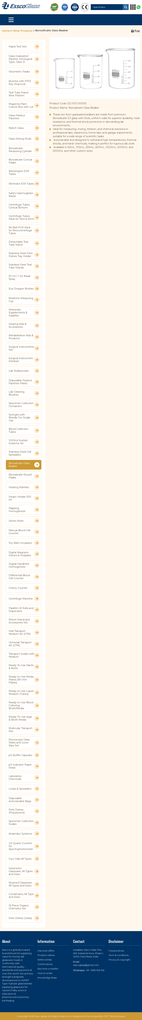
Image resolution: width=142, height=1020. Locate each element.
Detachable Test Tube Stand (18, 243)
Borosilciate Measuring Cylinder (20, 150)
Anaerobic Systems (20, 833)
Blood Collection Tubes (18, 430)
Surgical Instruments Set (21, 348)
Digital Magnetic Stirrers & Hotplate (20, 554)
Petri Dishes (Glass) (20, 918)
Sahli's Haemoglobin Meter (21, 195)
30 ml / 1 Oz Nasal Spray (19, 278)
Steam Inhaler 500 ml (20, 498)
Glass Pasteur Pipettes (17, 117)
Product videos (46, 955)
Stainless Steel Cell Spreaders (20, 453)
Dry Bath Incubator (20, 543)
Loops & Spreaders (20, 788)
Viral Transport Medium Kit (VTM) (20, 632)
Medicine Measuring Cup (21, 300)
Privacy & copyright (119, 959)
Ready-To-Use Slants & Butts (21, 667)
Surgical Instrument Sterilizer (21, 360)
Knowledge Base (47, 977)
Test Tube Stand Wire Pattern (18, 94)
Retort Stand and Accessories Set (19, 621)
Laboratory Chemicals (15, 778)
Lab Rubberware (19, 370)
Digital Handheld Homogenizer (19, 565)
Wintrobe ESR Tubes (21, 183)
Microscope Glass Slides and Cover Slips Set (19, 742)
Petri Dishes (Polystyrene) (17, 811)
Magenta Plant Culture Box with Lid (21, 105)
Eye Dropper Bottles (21, 288)
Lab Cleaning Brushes (16, 393)
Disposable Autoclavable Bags (20, 800)
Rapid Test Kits (17, 46)
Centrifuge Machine (21, 598)
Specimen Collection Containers (21, 405)
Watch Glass (16, 128)
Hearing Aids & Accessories (17, 325)
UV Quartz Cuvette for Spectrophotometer (21, 846)
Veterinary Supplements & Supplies (18, 312)
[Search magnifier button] (126, 7)
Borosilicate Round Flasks (20, 476)
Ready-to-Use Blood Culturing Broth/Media (21, 705)
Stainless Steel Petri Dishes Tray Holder (21, 255)
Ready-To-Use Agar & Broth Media (20, 718)
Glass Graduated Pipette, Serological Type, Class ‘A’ (20, 59)
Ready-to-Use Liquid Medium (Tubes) (21, 693)
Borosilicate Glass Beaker (19, 465)
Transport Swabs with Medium (21, 655)
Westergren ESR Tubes (19, 173)
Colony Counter (18, 587)
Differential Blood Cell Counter (19, 577)
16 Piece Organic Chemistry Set (19, 907)
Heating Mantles (19, 487)
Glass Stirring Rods (20, 138)
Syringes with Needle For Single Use (19, 417)
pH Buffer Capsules (20, 755)
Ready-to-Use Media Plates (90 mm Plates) (21, 679)
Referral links (45, 959)
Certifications (45, 964)
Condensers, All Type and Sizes (21, 896)
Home (6, 30)
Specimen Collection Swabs (21, 823)
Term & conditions (118, 955)
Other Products (22, 30)
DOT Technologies (114, 1016)
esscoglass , (41, 1016)
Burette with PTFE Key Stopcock (20, 83)
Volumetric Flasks (19, 71)
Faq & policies (116, 950)
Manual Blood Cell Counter (19, 532)
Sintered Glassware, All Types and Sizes (20, 884)
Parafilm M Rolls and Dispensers (21, 610)
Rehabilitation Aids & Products (21, 337)
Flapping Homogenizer (17, 510)
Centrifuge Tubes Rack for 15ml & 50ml (21, 218)
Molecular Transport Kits (20, 730)
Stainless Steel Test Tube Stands (20, 266)
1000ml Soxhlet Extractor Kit (18, 442)
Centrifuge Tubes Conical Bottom (19, 206)
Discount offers (46, 950)
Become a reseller (48, 968)
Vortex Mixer (16, 520)
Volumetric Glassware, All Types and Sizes (21, 871)
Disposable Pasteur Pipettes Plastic (20, 382)
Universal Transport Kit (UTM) (20, 644)
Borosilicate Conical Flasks (20, 161)
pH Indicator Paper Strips (20, 766)
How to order (45, 973)
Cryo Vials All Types (20, 858)
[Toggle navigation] (11, 19)
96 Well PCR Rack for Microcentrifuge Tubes (20, 230)
